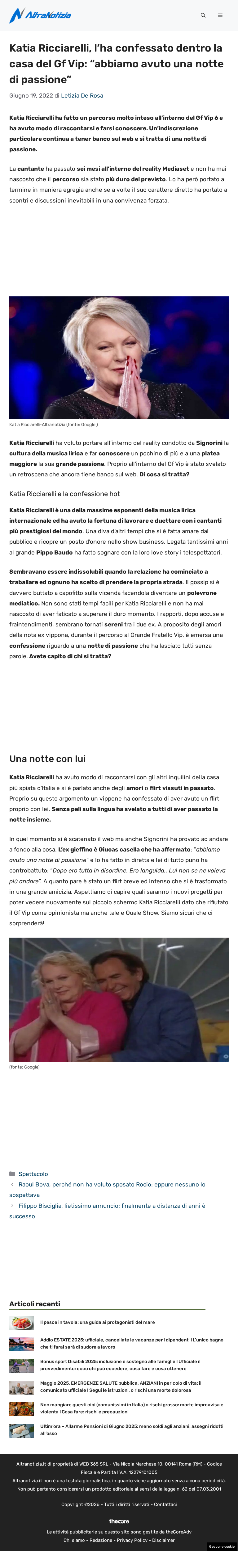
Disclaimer (163, 1540)
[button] (203, 15)
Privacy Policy (132, 1540)
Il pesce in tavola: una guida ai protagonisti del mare (97, 1322)
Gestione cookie (222, 1547)
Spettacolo (33, 1174)
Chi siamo (74, 1540)
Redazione (101, 1540)
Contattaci (165, 1504)
